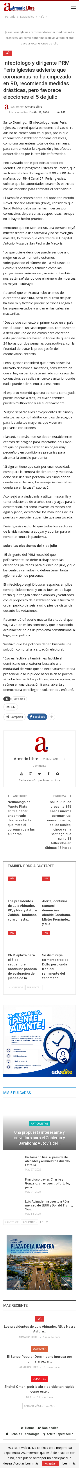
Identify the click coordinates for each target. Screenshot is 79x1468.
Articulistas (39, 1123)
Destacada (19, 699)
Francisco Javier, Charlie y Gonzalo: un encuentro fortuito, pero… (47, 1183)
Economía (39, 1348)
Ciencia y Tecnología (24, 1434)
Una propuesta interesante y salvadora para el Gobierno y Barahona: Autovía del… (39, 1137)
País (7, 53)
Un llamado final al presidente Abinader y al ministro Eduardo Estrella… (47, 1161)
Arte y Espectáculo (60, 1434)
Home (29, 1428)
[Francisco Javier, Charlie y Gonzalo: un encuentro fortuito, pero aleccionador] (12, 1184)
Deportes (39, 1378)
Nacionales (50, 1428)
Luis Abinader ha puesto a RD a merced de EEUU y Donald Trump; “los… (49, 1205)
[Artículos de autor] (39, 744)
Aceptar (50, 1463)
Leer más (69, 1463)
